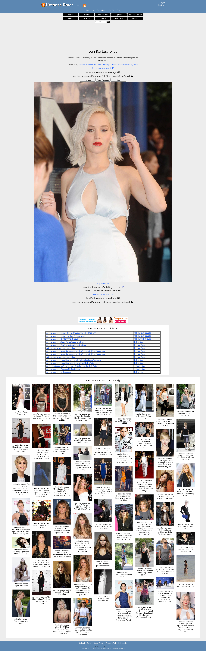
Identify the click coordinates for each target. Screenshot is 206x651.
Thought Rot (111, 643)
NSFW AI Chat (114, 10)
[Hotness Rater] (58, 6)
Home (70, 15)
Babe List (86, 18)
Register (161, 5)
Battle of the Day (135, 15)
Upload (119, 15)
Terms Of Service (96, 648)
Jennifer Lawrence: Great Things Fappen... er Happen (66, 342)
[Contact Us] (78, 6)
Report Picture (103, 284)
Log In (162, 3)
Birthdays (119, 18)
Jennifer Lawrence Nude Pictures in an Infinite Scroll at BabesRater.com (73, 360)
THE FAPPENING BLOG (142, 339)
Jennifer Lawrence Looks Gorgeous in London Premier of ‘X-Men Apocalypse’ (75, 354)
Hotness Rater (139, 345)
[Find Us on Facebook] (81, 6)
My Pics (135, 18)
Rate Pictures (103, 15)
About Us (122, 648)
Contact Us (115, 648)
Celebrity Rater (140, 366)
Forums (103, 18)
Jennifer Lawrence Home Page (101, 72)
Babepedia (90, 10)
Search (70, 18)
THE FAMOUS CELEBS (142, 333)
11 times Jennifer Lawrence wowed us (60, 348)
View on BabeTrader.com (103, 294)
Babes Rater (102, 10)
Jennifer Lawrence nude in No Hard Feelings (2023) (65, 336)
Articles (87, 15)
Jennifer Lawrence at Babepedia (58, 372)
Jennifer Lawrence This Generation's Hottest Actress (66, 345)
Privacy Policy (107, 648)
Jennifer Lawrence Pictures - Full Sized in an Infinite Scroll (101, 76)
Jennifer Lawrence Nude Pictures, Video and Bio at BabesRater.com (72, 363)
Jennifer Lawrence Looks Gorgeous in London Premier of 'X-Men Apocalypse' (75, 351)
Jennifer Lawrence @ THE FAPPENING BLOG (63, 339)
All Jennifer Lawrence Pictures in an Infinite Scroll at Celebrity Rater (71, 366)
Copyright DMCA (86, 648)
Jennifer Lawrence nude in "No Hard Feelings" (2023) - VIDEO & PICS (71, 333)
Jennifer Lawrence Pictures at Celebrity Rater (63, 369)
